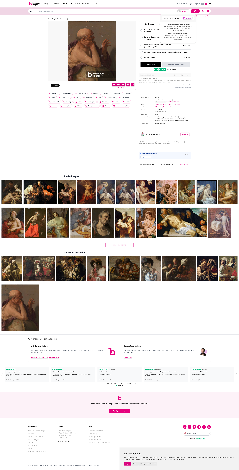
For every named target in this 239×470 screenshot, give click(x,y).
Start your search (119, 411)
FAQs (30, 449)
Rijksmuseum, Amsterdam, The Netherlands (167, 107)
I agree (127, 464)
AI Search (185, 11)
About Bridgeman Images (36, 431)
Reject (135, 464)
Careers (31, 443)
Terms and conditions (95, 431)
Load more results (119, 245)
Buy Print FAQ (121, 87)
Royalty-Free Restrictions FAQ (183, 87)
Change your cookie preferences (99, 443)
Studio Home (32, 446)
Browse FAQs (54, 357)
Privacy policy (92, 434)
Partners (31, 434)
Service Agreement (94, 437)
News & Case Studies (35, 437)
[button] (165, 155)
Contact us (185, 134)
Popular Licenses (148, 24)
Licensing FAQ (187, 85)
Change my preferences (148, 464)
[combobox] (118, 11)
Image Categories (34, 440)
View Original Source (173, 101)
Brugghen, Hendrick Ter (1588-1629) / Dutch (167, 104)
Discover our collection (39, 357)
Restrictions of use (94, 440)
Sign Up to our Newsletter (37, 452)
